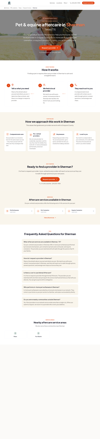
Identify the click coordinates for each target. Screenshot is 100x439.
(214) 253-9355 (76, 3)
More (65, 3)
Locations (59, 3)
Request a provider (88, 3)
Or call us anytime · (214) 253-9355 (51, 52)
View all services (49, 217)
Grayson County (27, 8)
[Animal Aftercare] (9, 3)
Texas (20, 8)
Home (7, 8)
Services (52, 3)
